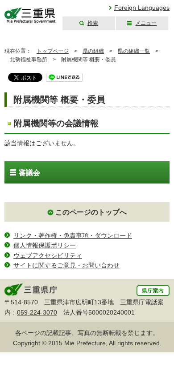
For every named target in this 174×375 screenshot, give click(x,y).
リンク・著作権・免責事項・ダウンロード (72, 235)
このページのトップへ (91, 212)
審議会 (29, 172)
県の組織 (93, 51)
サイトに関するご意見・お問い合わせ (66, 265)
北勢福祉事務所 (28, 59)
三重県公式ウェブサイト (30, 15)
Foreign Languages (142, 7)
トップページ (53, 51)
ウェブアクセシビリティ (47, 255)
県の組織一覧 (134, 51)
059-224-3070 (37, 312)
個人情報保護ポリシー (44, 245)
